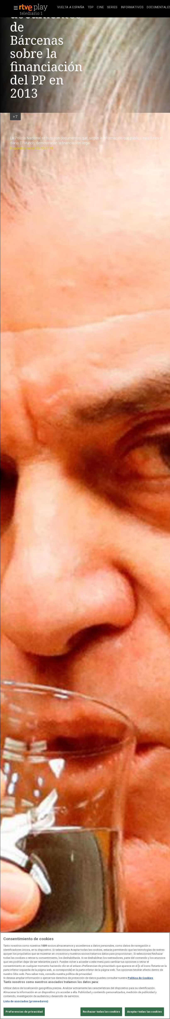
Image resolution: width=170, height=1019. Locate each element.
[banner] (37, 7)
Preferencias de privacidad (24, 1011)
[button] (14, 7)
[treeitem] (70, 7)
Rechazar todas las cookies (101, 1011)
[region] (85, 975)
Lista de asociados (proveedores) (25, 1001)
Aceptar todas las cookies (144, 1011)
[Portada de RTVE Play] (34, 7)
